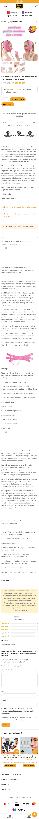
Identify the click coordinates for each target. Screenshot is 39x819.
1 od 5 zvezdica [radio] (14, 666)
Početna (4, 22)
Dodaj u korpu (18, 99)
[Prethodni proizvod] (33, 22)
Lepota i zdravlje (16, 22)
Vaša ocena (6, 666)
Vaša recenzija (7, 669)
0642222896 (13, 12)
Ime (3, 692)
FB (21, 572)
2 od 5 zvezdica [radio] (15, 666)
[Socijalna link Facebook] (17, 1)
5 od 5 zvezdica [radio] (20, 666)
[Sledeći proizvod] (37, 22)
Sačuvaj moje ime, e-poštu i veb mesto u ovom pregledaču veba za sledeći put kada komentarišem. (17, 711)
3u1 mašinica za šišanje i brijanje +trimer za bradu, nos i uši (10, 757)
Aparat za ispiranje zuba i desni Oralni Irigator (28, 756)
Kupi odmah (7, 104)
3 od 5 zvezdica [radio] (17, 666)
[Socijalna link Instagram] (21, 1)
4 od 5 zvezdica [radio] (19, 666)
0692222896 (13, 15)
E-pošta (5, 700)
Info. (32, 568)
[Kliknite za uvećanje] (5, 57)
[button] (10, 765)
